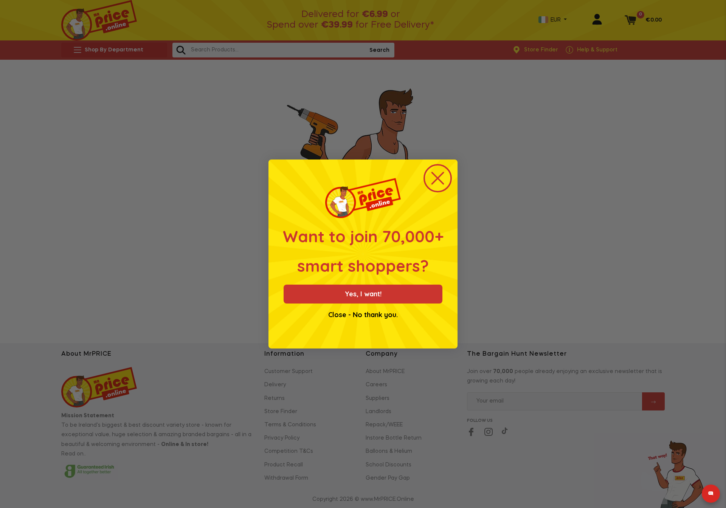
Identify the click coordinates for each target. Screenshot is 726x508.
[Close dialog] (438, 178)
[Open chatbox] (711, 494)
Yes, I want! (363, 294)
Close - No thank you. (363, 315)
